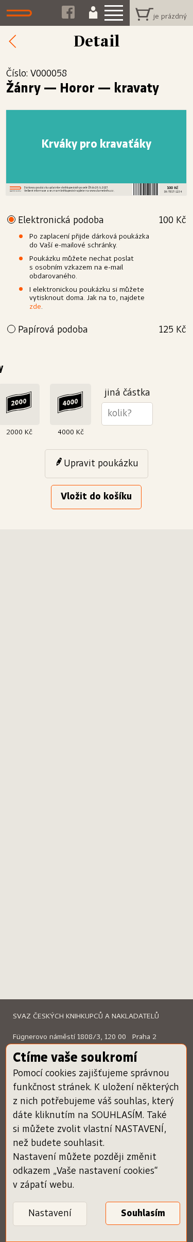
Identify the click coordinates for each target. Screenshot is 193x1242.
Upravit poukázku (101, 463)
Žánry (23, 89)
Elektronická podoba (102, 220)
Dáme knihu (22, 13)
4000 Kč (71, 432)
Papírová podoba (102, 330)
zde (35, 306)
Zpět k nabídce (15, 42)
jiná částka (127, 393)
